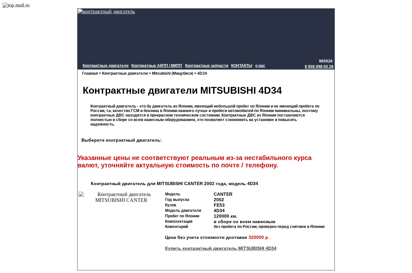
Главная (90, 73)
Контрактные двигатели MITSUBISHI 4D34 (180, 90)
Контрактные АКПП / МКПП (156, 65)
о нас (260, 65)
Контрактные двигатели (105, 65)
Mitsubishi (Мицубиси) (172, 73)
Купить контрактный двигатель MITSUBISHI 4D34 (220, 248)
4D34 (202, 73)
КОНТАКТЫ (241, 65)
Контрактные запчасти (206, 65)
